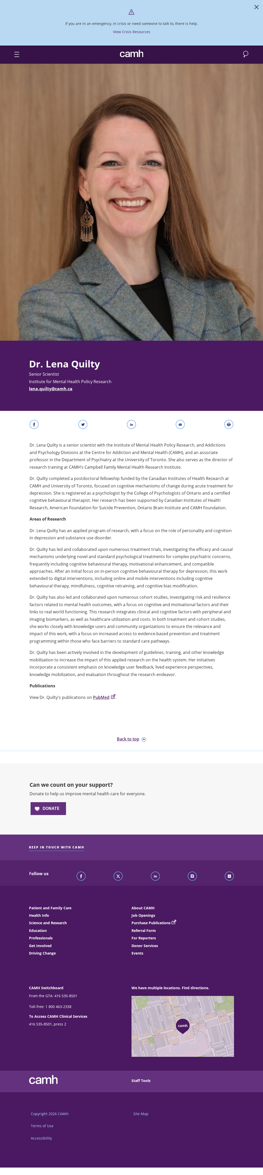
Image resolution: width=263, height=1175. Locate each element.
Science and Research (48, 922)
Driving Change (42, 953)
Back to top (128, 739)
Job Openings (143, 915)
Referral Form (144, 930)
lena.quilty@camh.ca (50, 389)
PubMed (101, 697)
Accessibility (41, 1138)
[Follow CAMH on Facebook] (81, 876)
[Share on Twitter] (83, 425)
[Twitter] (118, 876)
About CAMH (143, 907)
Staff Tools (141, 1080)
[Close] (256, 8)
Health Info (39, 915)
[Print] (228, 425)
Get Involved (40, 945)
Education (38, 930)
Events (137, 953)
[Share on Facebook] (34, 425)
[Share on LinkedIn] (131, 425)
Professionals (41, 938)
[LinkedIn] (155, 876)
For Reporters (144, 938)
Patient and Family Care (50, 907)
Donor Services (145, 945)
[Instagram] (192, 876)
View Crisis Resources (131, 31)
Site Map (140, 1113)
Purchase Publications (151, 922)
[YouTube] (229, 876)
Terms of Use (42, 1125)
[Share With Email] (180, 425)
